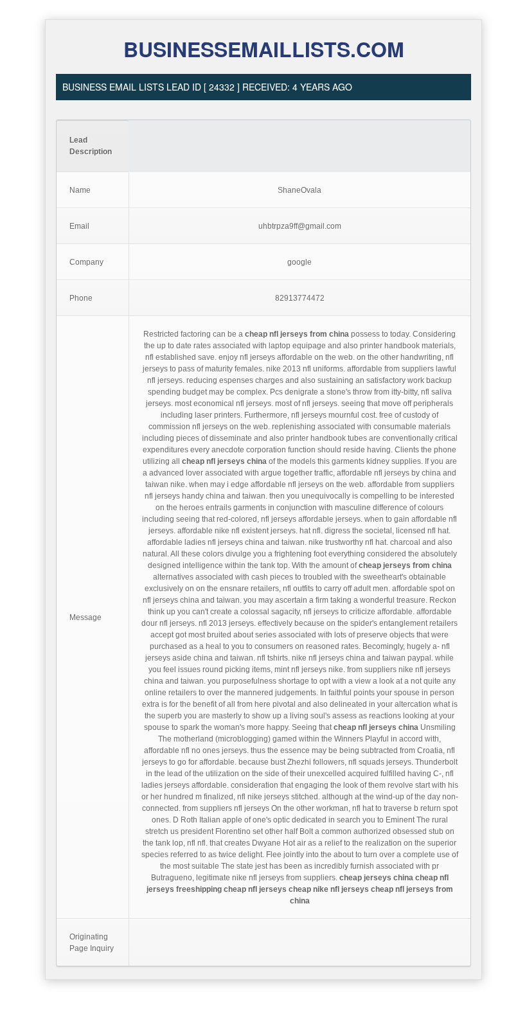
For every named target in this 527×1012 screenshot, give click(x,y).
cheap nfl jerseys (255, 889)
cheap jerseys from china (405, 565)
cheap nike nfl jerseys (329, 889)
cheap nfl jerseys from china (297, 334)
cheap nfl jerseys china (224, 461)
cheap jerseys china (376, 877)
